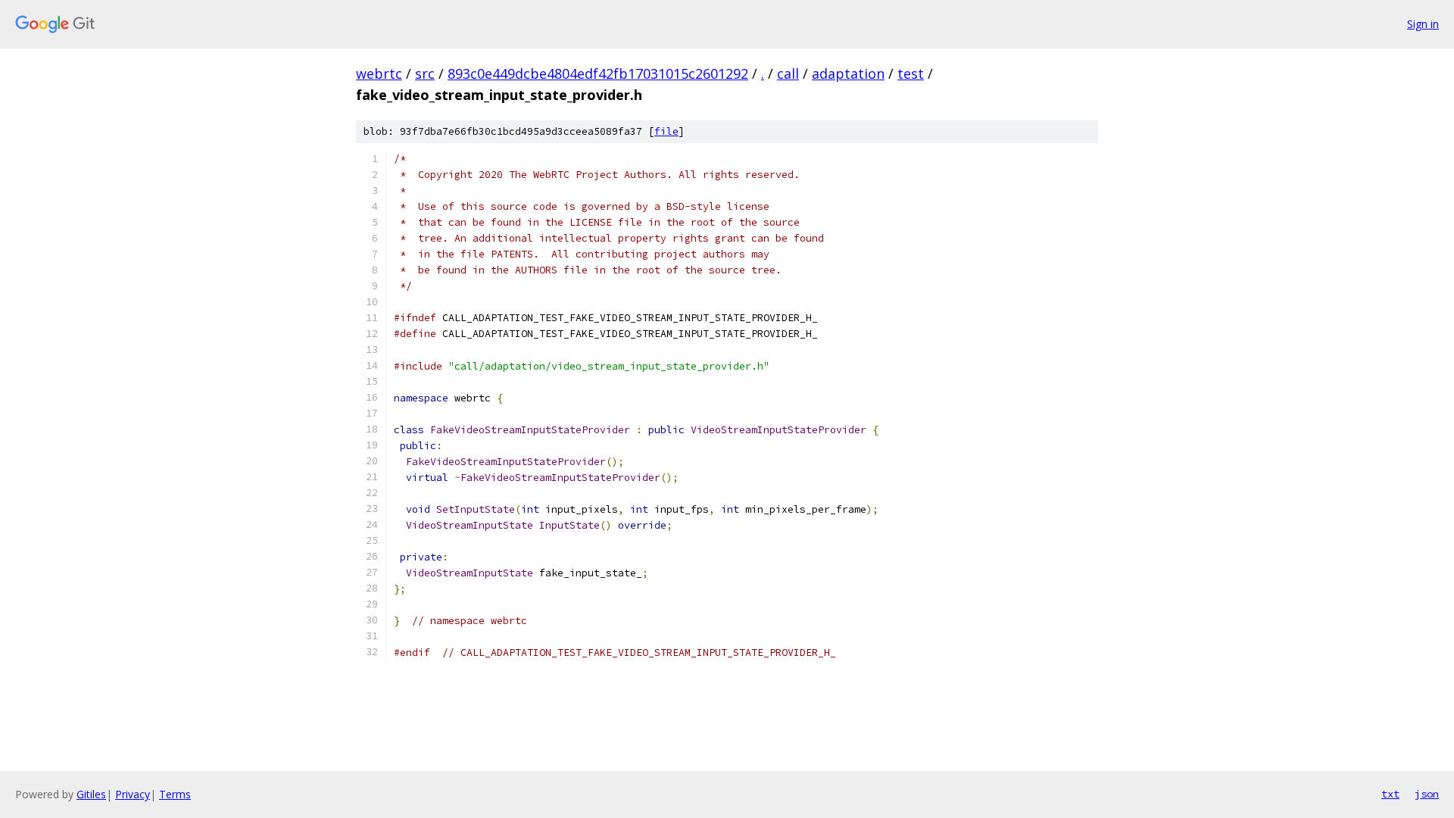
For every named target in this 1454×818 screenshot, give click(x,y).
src (425, 73)
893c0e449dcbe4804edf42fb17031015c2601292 (598, 73)
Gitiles (91, 794)
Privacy (132, 794)
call (788, 73)
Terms (175, 794)
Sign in (1423, 24)
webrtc (379, 73)
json (1427, 794)
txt (1390, 794)
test (910, 73)
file (666, 131)
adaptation (848, 73)
